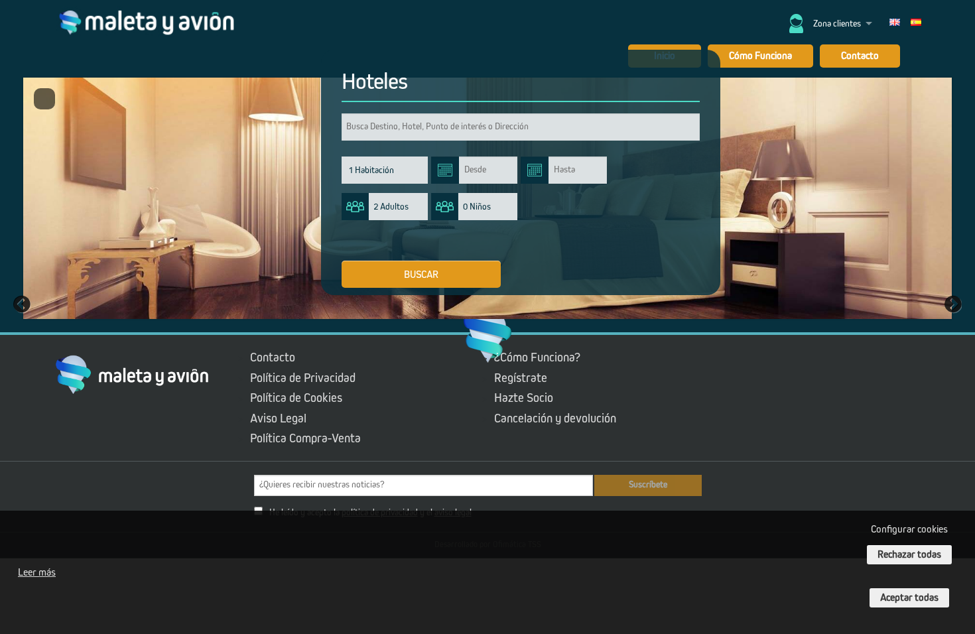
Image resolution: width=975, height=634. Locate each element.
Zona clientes (837, 24)
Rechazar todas (909, 554)
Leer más (37, 572)
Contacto (860, 55)
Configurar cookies (909, 529)
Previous (23, 304)
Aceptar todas (909, 597)
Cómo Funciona (760, 55)
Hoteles (374, 82)
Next (952, 304)
